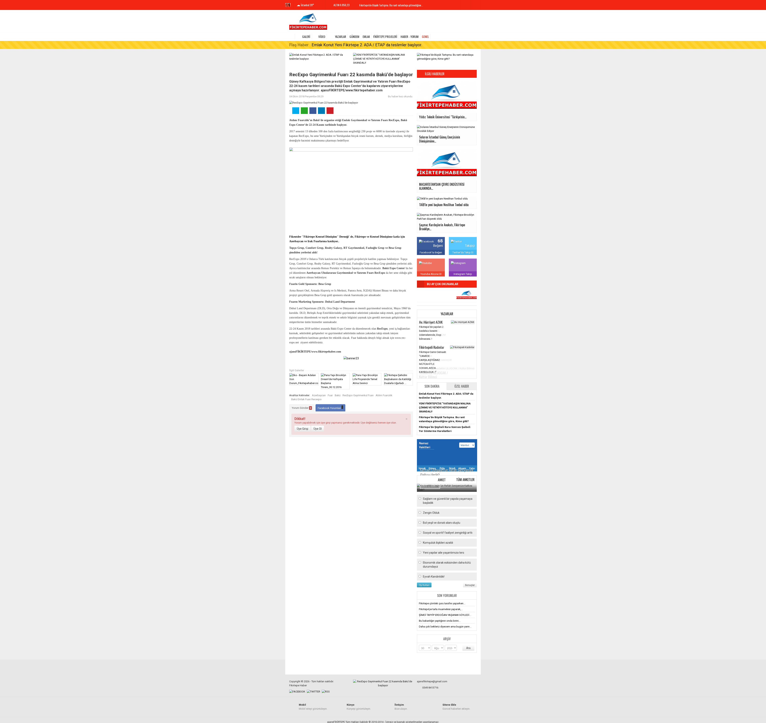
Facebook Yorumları (330, 408)
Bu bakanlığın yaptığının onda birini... (439, 620)
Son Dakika (431, 386)
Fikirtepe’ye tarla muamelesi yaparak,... (441, 609)
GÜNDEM (354, 36)
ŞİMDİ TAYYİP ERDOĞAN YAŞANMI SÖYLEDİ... (445, 614)
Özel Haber (461, 386)
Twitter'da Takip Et (462, 252)
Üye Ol (318, 428)
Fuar (330, 395)
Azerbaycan (319, 395)
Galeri (306, 36)
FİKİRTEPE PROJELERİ (385, 36)
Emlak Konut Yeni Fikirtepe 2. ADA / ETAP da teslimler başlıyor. (367, 44)
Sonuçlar (470, 585)
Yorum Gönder (301, 407)
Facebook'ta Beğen (431, 252)
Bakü (338, 395)
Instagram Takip (463, 274)
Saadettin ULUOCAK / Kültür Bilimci (433, 374)
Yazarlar (340, 36)
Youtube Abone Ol (431, 274)
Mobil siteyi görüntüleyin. (313, 706)
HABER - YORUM (410, 36)
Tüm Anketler (465, 479)
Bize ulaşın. (401, 706)
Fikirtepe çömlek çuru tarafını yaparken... (442, 603)
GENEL (425, 36)
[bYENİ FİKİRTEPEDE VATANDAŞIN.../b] (466, 295)
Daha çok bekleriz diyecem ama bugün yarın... (445, 626)
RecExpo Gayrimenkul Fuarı (358, 395)
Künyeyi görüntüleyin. (359, 706)
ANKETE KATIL (430, 486)
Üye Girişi (302, 428)
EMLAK (366, 36)
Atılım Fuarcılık (384, 395)
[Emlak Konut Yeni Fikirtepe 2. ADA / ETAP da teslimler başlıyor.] (319, 56)
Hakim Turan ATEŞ (431, 322)
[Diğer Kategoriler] (474, 36)
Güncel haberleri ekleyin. (456, 706)
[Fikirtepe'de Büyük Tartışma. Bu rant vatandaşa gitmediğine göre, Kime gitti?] (447, 56)
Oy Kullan (424, 585)
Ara (468, 648)
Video (321, 36)
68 (440, 240)
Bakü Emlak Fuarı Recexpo (306, 399)
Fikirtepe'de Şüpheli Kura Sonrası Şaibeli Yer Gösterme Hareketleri (393, 6)
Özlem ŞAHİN (427, 347)
